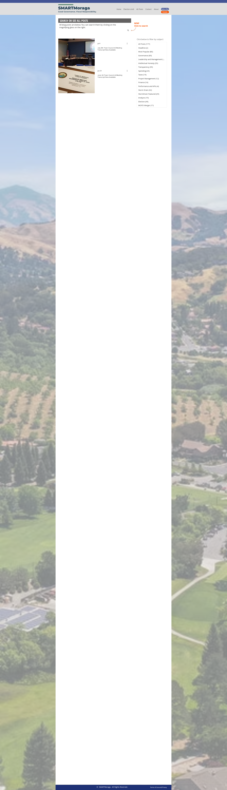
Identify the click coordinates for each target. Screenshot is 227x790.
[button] (128, 30)
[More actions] (128, 43)
